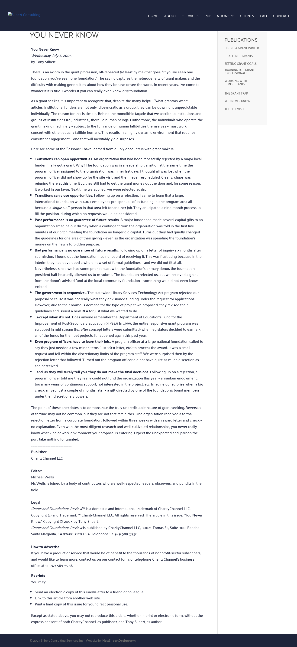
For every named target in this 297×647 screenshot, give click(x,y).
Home (153, 16)
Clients (247, 16)
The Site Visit (234, 108)
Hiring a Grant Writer (242, 48)
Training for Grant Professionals (240, 71)
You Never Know (237, 101)
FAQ (263, 16)
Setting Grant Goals (241, 63)
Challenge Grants (239, 56)
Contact (281, 16)
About (170, 16)
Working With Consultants (236, 82)
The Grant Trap (236, 93)
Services (190, 16)
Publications (217, 16)
